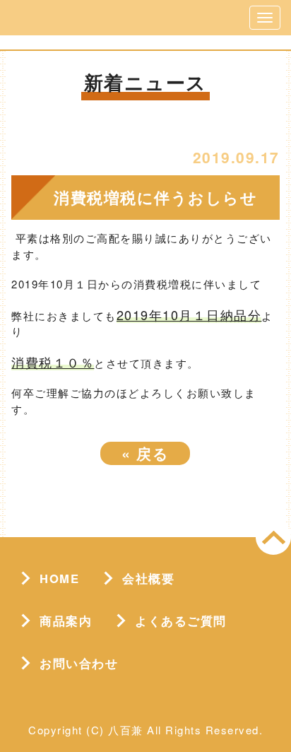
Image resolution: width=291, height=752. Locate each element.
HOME (59, 578)
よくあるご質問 (181, 620)
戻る (145, 453)
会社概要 (148, 578)
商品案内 (66, 620)
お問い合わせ (79, 662)
